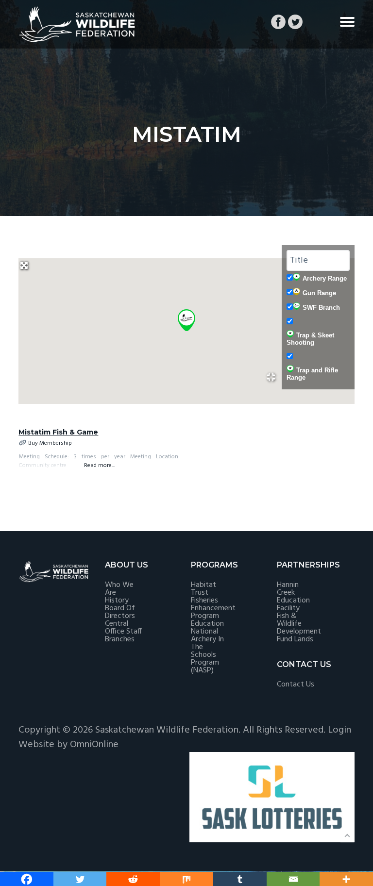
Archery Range (325, 278)
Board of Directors (120, 612)
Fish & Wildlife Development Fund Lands (299, 627)
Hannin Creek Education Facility (293, 596)
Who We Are (119, 589)
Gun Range (319, 293)
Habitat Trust (203, 589)
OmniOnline (94, 744)
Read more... (99, 465)
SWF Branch (321, 307)
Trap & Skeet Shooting (310, 339)
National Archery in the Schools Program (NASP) (207, 651)
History (117, 600)
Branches (120, 639)
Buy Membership (50, 443)
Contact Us (295, 684)
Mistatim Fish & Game (58, 432)
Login (339, 730)
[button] (186, 320)
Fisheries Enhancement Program (213, 608)
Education (207, 624)
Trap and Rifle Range (312, 374)
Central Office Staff (123, 627)
